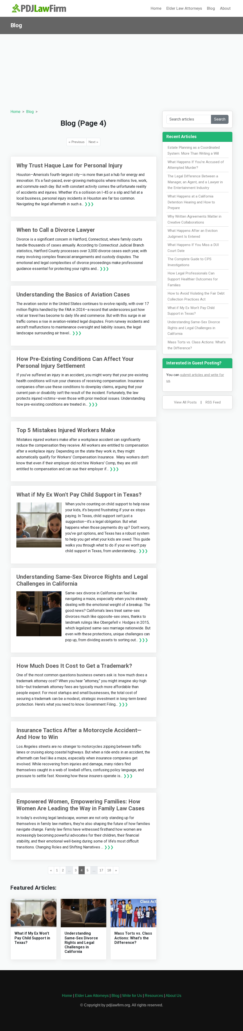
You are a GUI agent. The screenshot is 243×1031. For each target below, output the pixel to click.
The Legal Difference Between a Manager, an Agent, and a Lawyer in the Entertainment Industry (195, 182)
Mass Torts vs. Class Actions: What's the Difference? (133, 938)
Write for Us (132, 996)
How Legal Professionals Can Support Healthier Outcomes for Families (193, 279)
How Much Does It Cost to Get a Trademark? (74, 666)
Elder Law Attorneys (184, 8)
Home (156, 8)
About (225, 8)
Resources (154, 996)
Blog (211, 8)
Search (219, 119)
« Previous (76, 142)
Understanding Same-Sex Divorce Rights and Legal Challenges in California (81, 942)
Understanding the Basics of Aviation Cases (73, 294)
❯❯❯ (89, 204)
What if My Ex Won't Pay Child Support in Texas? (78, 494)
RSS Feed (213, 402)
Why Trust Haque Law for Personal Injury (69, 165)
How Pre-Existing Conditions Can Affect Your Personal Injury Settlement (75, 362)
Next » (93, 142)
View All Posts (185, 402)
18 (109, 870)
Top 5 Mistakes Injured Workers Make (65, 430)
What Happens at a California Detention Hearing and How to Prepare (191, 202)
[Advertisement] (121, 69)
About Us (173, 996)
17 (101, 870)
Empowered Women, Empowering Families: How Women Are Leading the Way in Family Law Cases (80, 805)
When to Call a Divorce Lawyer (55, 230)
